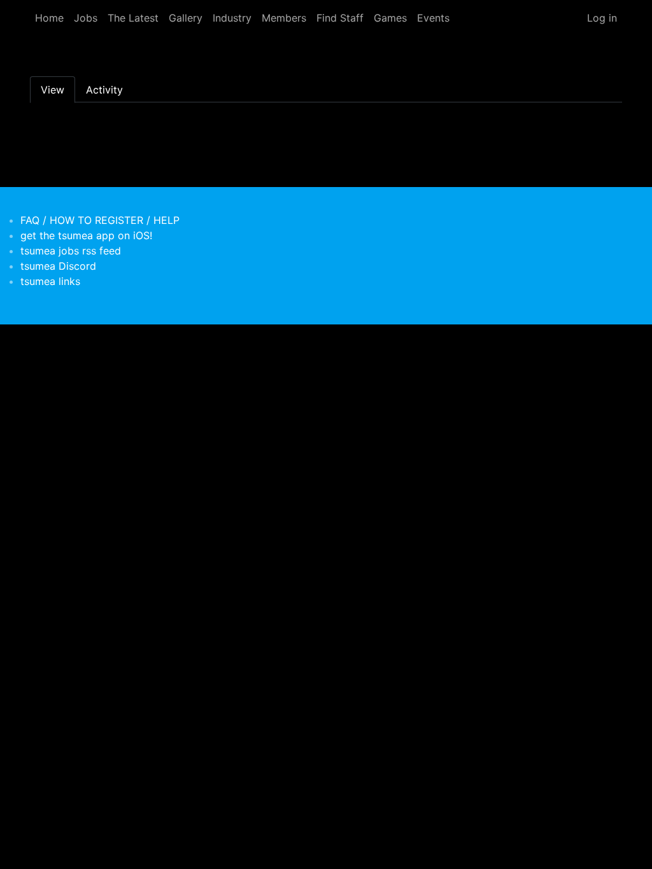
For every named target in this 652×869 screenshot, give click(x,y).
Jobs (85, 17)
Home (49, 17)
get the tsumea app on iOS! (86, 235)
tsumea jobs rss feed (70, 250)
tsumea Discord (58, 266)
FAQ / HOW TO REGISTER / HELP (100, 220)
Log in (602, 17)
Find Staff (340, 17)
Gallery (185, 17)
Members (284, 17)
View (52, 89)
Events (433, 17)
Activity (104, 89)
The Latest (133, 17)
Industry (232, 17)
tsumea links (50, 281)
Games (390, 17)
